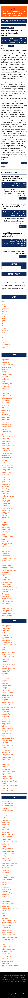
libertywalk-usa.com (7, 627)
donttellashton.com (6, 812)
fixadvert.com (5, 645)
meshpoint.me (5, 843)
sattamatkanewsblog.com (8, 932)
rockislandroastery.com (7, 601)
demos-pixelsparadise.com (8, 652)
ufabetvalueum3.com (7, 479)
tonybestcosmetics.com (7, 589)
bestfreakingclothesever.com (9, 922)
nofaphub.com (5, 379)
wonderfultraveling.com (7, 702)
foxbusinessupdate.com (8, 905)
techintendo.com (6, 422)
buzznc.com (5, 591)
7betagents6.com (6, 450)
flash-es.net (4, 913)
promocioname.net (6, 704)
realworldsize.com (6, 856)
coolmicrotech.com (6, 575)
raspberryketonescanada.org (9, 558)
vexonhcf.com (5, 651)
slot (4, 167)
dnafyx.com (4, 403)
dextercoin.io (5, 788)
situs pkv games (10, 975)
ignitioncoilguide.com (7, 608)
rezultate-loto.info (6, 469)
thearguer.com (5, 891)
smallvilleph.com (6, 688)
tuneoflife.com (5, 963)
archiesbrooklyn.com (7, 713)
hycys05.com (5, 875)
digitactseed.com (6, 433)
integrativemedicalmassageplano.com (11, 908)
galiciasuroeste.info (6, 690)
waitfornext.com (5, 519)
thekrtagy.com (5, 572)
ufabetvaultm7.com (6, 481)
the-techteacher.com (7, 579)
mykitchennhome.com (7, 754)
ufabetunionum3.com (7, 477)
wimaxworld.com (6, 706)
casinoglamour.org (6, 786)
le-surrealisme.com (6, 661)
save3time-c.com (6, 649)
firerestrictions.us (6, 711)
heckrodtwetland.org (7, 737)
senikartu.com (5, 824)
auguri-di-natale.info (7, 637)
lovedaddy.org (5, 906)
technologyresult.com (7, 415)
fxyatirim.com (5, 412)
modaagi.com (5, 687)
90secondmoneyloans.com (8, 436)
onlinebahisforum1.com (7, 366)
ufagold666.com (6, 544)
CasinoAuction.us (6, 750)
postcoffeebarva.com (7, 850)
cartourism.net (5, 768)
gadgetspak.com (6, 455)
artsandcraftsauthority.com (8, 613)
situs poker (4, 311)
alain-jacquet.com (6, 839)
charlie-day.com (6, 901)
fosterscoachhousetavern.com (9, 863)
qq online (4, 306)
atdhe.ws (4, 735)
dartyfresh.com (5, 397)
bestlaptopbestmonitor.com (8, 728)
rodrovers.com (5, 440)
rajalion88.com (5, 371)
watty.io (3, 827)
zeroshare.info (5, 682)
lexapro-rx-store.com (7, 778)
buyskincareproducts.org (8, 780)
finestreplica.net (6, 500)
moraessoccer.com (6, 697)
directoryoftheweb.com (7, 810)
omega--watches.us (6, 640)
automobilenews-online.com (9, 581)
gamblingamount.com (7, 951)
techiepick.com (5, 550)
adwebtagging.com (6, 944)
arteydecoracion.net (7, 725)
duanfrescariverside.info (8, 496)
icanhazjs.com (5, 762)
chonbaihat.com (6, 718)
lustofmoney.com (6, 958)
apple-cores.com (6, 769)
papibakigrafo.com (6, 761)
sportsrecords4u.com (7, 472)
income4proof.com (6, 385)
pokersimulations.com (7, 465)
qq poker (12, 981)
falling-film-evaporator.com (8, 923)
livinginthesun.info (6, 829)
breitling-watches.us (7, 642)
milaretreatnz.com (6, 685)
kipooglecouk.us (6, 752)
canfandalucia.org (6, 565)
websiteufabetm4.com (7, 489)
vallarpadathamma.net (7, 855)
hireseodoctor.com (6, 458)
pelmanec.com (5, 807)
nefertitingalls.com (6, 381)
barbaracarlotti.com (6, 773)
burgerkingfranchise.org (8, 853)
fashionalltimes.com (7, 582)
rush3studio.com (6, 813)
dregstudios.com (6, 694)
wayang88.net (5, 488)
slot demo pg (5, 346)
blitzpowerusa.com (6, 872)
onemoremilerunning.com (8, 877)
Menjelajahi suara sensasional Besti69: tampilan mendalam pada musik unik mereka (13, 235)
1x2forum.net (5, 360)
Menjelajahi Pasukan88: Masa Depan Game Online (13, 282)
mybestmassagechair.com (8, 740)
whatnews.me (5, 524)
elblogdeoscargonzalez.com (9, 719)
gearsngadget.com (6, 457)
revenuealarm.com (6, 605)
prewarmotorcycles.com (8, 656)
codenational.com (6, 598)
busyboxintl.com (6, 846)
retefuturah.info (5, 505)
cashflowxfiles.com (6, 882)
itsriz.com (4, 831)
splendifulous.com (6, 471)
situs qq (3, 301)
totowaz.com (5, 936)
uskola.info (4, 515)
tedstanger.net (5, 512)
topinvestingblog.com (7, 670)
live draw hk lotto (6, 344)
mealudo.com (5, 899)
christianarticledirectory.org (8, 790)
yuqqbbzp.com (5, 448)
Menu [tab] (5, 2)
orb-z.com (4, 862)
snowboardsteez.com (7, 879)
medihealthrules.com (7, 560)
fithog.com (4, 726)
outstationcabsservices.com (9, 570)
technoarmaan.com (6, 586)
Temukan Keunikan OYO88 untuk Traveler (11, 280)
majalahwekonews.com (7, 803)
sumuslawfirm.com (6, 925)
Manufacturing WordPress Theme (13, 994)
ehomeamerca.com (6, 421)
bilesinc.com (5, 683)
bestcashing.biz (5, 709)
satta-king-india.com (7, 443)
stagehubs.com (5, 359)
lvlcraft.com (4, 434)
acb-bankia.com (6, 911)
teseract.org (4, 534)
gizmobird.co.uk (6, 630)
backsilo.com (5, 917)
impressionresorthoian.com (8, 920)
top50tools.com (5, 671)
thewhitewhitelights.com (8, 733)
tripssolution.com (6, 441)
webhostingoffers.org (7, 417)
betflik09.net (5, 390)
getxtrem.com (5, 886)
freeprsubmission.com (7, 543)
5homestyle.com (6, 792)
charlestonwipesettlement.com (9, 937)
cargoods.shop (5, 832)
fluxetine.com (5, 743)
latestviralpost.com (6, 868)
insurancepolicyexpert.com (8, 664)
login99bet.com (5, 362)
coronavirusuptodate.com (8, 452)
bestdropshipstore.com (7, 426)
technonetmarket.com (7, 510)
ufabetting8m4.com (6, 476)
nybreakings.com (6, 569)
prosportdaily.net (6, 531)
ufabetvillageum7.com (7, 483)
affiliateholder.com (6, 966)
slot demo (4, 323)
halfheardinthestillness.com (8, 738)
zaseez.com (5, 376)
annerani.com (5, 676)
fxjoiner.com (5, 593)
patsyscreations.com (7, 383)
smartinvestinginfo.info (7, 507)
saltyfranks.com (5, 675)
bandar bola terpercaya (7, 315)
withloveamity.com (6, 409)
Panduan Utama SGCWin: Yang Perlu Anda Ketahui (13, 285)
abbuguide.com (5, 414)
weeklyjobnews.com (7, 941)
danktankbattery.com (7, 898)
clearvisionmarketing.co (8, 520)
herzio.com (4, 817)
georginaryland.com (7, 730)
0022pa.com (5, 680)
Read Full (23, 198)
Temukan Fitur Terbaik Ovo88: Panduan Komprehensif (14, 291)
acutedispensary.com (7, 930)
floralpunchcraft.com (7, 894)
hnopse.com (5, 954)
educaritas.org (5, 386)
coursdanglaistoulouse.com (9, 633)
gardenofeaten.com (6, 874)
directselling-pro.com (7, 603)
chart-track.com (5, 700)
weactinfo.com (5, 887)
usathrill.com (5, 562)
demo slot (4, 335)
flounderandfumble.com (7, 501)
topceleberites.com (6, 474)
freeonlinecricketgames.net (8, 707)
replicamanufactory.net (7, 467)
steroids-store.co (6, 723)
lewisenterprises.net (7, 398)
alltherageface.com (6, 596)
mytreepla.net (5, 464)
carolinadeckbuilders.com (8, 668)
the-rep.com (5, 673)
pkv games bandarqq (21, 979)
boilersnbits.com (6, 867)
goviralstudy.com (6, 766)
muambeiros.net (6, 714)
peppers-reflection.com (7, 961)
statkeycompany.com (7, 666)
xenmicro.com (5, 393)
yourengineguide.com (7, 567)
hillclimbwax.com (6, 953)
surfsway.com (5, 429)
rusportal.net (5, 825)
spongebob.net (5, 844)
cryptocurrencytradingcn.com (9, 934)
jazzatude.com (5, 678)
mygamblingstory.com (7, 801)
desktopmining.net (6, 774)
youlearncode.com (6, 410)
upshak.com (5, 915)
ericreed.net (5, 742)
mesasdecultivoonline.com (8, 865)
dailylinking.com (6, 402)
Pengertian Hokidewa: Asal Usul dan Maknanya (12, 288)
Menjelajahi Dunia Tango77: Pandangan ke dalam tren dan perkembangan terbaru (12, 178)
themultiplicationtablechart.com (9, 785)
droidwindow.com (6, 541)
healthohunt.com (6, 503)
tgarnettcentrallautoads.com (9, 644)
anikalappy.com (5, 493)
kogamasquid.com (6, 783)
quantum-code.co (6, 522)
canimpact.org (5, 764)
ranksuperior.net (6, 946)
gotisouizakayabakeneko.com (9, 841)
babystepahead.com (7, 948)
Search (14, 264)
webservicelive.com (7, 615)
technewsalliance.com (7, 508)
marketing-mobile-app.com (8, 893)
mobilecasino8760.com (7, 745)
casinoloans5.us (6, 749)
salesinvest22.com (6, 532)
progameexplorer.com (7, 600)
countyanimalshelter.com (8, 942)
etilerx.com (4, 498)
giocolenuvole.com (6, 405)
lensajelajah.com (6, 388)
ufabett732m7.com (6, 538)
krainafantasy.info (6, 820)
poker (4, 975)
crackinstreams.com (7, 453)
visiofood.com (5, 539)
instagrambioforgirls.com (8, 880)
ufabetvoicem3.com (6, 484)
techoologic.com (6, 557)
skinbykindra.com (6, 594)
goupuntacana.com (6, 372)
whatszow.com (5, 419)
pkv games (4, 328)
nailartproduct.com (6, 431)
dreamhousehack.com (7, 577)
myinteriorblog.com (6, 546)
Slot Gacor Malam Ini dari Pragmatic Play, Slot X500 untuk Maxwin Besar (14, 13)
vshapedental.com (6, 563)
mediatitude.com (6, 654)
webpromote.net (6, 721)
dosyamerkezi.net (6, 659)
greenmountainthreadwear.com (9, 929)
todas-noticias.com (6, 822)
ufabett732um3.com (7, 514)
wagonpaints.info (6, 517)
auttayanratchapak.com (7, 848)
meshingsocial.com (6, 889)
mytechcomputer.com (7, 610)
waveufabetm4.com (6, 486)
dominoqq (4, 340)
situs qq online (5, 308)
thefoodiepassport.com (7, 757)
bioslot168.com (5, 612)
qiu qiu (3, 347)
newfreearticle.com (6, 870)
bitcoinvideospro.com (7, 836)
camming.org (5, 369)
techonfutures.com (6, 555)
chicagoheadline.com (7, 367)
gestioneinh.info (6, 529)
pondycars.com (5, 553)
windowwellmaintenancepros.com (10, 965)
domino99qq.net (6, 808)
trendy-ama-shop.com (7, 536)
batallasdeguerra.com (7, 692)
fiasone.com (5, 896)
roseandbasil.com (6, 731)
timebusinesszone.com (7, 960)
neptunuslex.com (6, 635)
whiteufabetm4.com (6, 491)
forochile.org (5, 699)
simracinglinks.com (6, 657)
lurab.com (4, 606)
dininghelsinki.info (6, 495)
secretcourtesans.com (7, 364)
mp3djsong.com (6, 632)
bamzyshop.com (6, 551)
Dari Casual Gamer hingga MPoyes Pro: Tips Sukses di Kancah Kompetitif (14, 206)
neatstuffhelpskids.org (7, 695)
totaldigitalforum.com (7, 584)
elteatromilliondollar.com (8, 851)
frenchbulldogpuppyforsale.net (9, 781)
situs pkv (4, 303)
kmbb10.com (5, 884)
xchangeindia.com (6, 574)
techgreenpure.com (6, 424)
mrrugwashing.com (6, 910)
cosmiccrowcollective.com (8, 837)
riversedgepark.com (7, 374)
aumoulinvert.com (6, 756)
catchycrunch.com (6, 378)
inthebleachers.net (6, 776)
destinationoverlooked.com (8, 949)
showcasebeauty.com (7, 663)
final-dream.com (6, 526)
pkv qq (3, 304)
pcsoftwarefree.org (6, 400)
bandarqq (4, 318)
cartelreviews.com (6, 428)
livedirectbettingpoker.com (8, 903)
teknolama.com (5, 858)
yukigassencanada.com (8, 445)
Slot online (4, 25)
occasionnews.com (6, 956)
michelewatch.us (6, 639)
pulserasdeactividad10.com (9, 771)
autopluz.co (4, 647)
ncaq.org (4, 391)
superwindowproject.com (8, 759)
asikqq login (5, 330)
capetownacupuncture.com (8, 834)
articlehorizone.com (6, 446)
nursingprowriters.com (7, 927)
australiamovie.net (6, 628)
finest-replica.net (6, 527)
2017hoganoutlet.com (7, 805)
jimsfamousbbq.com (7, 625)
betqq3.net (4, 747)
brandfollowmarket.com (7, 939)
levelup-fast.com (6, 462)
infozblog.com (5, 716)
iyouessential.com (6, 407)
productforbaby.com (6, 860)
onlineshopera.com (6, 395)
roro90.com (4, 815)
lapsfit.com (4, 460)
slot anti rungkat (11, 979)
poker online (5, 327)
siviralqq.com (5, 918)
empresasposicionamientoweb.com (11, 587)
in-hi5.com (4, 819)
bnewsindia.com (6, 548)
